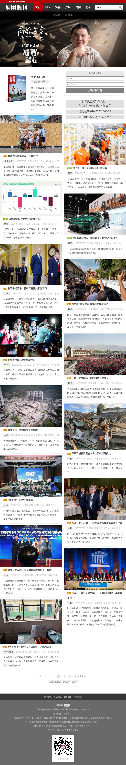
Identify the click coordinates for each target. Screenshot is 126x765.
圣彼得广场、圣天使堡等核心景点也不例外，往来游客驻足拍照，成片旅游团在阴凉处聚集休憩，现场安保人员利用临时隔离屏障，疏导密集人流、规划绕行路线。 (31, 171)
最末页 (83, 676)
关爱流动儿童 (38, 77)
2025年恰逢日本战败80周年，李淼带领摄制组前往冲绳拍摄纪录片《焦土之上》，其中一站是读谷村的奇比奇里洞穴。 (95, 468)
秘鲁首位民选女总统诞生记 (21, 360)
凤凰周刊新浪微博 (44, 709)
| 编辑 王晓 (49, 505)
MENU (69, 15)
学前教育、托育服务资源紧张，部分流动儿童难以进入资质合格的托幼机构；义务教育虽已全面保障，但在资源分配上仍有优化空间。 (31, 661)
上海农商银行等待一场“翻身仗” (25, 218)
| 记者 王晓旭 (41, 224)
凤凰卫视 (64, 709)
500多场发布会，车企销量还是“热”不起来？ (95, 238)
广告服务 (58, 697)
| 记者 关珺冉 (103, 458)
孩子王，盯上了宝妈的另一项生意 (90, 168)
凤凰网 (56, 709)
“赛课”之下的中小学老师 (20, 500)
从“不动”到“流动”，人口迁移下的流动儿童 (30, 646)
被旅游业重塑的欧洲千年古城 (23, 156)
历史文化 (8, 161)
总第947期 (39, 81)
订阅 (78, 7)
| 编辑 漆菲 (115, 458)
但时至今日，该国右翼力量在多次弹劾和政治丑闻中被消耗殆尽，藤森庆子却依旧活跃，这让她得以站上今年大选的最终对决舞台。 (31, 374)
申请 (66, 705)
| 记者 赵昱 (102, 243)
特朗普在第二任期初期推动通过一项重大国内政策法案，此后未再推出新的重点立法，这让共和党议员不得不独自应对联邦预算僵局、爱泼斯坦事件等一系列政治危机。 (31, 303)
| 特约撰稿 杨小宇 (109, 309)
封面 (48, 7)
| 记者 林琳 (44, 161)
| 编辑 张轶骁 (114, 243)
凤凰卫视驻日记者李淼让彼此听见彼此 (91, 453)
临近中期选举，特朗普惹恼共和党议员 (27, 288)
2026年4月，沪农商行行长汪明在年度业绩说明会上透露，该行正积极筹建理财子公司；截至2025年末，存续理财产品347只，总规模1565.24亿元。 (31, 233)
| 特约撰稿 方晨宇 (45, 293)
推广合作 (68, 697)
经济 (70, 173)
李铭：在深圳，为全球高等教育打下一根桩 (30, 570)
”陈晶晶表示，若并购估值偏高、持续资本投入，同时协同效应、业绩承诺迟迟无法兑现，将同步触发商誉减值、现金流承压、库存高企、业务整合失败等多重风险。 (95, 183)
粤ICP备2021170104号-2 (81, 726)
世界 (6, 293)
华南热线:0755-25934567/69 (95, 117)
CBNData (85, 709)
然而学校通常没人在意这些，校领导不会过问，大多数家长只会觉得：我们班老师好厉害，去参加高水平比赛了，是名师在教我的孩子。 (31, 514)
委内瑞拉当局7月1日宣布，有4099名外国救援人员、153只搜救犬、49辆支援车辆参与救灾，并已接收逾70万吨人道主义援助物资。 (31, 444)
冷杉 (58, 7)
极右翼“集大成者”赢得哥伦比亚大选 (90, 304)
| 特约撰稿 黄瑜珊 (109, 383)
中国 (70, 458)
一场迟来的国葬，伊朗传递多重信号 (90, 378)
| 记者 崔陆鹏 (105, 173)
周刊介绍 (48, 697)
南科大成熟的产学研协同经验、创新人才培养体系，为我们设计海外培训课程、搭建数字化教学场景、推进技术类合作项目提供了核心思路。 (95, 537)
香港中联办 (74, 709)
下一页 (74, 676)
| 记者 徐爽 (38, 505)
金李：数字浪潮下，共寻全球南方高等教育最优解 (97, 523)
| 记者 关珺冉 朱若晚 (44, 435)
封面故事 (9, 652)
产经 (68, 7)
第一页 (43, 676)
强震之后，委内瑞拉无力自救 (23, 430)
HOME (57, 15)
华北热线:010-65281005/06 (95, 111)
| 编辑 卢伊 (115, 528)
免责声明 (68, 713)
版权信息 (57, 713)
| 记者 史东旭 (103, 528)
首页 (38, 7)
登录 (88, 7)
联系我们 (78, 697)
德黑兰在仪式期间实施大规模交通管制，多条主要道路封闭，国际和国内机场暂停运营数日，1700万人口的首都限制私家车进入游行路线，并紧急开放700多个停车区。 (95, 393)
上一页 (52, 676)
